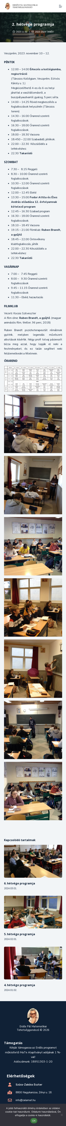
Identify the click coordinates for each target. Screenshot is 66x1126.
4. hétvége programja (19, 985)
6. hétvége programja (19, 883)
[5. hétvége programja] (33, 912)
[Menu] (60, 6)
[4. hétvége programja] (33, 963)
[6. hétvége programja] (33, 861)
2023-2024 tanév (44, 31)
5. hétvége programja (19, 934)
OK (34, 1120)
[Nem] (61, 1115)
